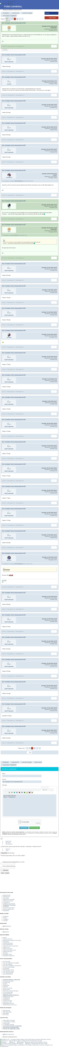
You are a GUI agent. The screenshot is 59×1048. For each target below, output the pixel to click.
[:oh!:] (22, 792)
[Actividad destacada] (49, 6)
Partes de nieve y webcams (10, 946)
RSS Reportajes (7, 1012)
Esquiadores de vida (8, 1003)
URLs (7, 850)
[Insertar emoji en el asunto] (40, 781)
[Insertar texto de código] (32, 790)
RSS (30, 752)
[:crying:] (24, 792)
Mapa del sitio (6, 895)
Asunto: (4, 779)
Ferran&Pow (6, 999)
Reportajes (6, 941)
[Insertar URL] (24, 790)
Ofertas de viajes (7, 948)
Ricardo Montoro (7, 1000)
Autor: (3, 773)
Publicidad (6, 906)
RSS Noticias (6, 1010)
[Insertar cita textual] (29, 790)
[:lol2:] (14, 792)
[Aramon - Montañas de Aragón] (12, 1042)
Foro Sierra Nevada (8, 972)
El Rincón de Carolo (8, 981)
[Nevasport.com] (5, 3)
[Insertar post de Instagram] (4, 792)
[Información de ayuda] (55, 788)
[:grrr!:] (19, 792)
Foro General (6, 961)
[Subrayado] (9, 790)
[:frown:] (17, 792)
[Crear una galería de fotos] (50, 790)
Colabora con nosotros (9, 903)
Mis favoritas (8, 844)
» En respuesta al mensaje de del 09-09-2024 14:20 (14, 235)
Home (5, 937)
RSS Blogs (6, 1013)
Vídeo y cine (6, 947)
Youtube (5, 920)
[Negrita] (4, 790)
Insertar (7, 873)
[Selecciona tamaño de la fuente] (22, 790)
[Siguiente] (20, 19)
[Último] (22, 19)
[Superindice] (17, 790)
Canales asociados (8, 943)
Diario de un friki (7, 1002)
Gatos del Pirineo (7, 993)
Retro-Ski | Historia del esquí (10, 991)
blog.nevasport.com (8, 909)
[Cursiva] (7, 790)
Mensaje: (4, 785)
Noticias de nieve (7, 939)
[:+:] (32, 792)
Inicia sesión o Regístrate (9, 15)
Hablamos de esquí (8, 996)
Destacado (6, 13)
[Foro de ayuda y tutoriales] (53, 6)
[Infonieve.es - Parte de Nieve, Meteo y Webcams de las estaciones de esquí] (21, 1040)
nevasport (9, 177)
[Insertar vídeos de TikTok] (9, 792)
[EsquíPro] (6, 932)
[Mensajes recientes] (50, 6)
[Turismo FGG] (11, 1043)
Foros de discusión (8, 944)
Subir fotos (8, 841)
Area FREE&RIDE (8, 974)
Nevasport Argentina (8, 955)
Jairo (9, 30)
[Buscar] (54, 6)
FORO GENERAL (13, 6)
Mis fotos (7, 842)
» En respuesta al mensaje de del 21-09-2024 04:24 (17, 563)
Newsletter (6, 910)
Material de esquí (7, 951)
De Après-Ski (6, 982)
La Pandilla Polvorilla (8, 1024)
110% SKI (5, 986)
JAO (9, 208)
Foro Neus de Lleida (8, 971)
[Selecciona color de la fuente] (19, 790)
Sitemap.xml (6, 896)
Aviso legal (6, 898)
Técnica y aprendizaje (8, 967)
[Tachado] (12, 790)
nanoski (9, 337)
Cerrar (2, 873)
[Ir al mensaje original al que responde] (56, 181)
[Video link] (40, 790)
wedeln (9, 84)
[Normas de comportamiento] (52, 6)
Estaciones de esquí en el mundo (12, 940)
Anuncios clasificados (8, 908)
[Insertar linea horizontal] (27, 790)
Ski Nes (5, 984)
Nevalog (5, 953)
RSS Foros (6, 1014)
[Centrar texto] (34, 790)
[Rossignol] (3, 1042)
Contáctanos (6, 902)
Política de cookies (8, 901)
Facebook (5, 916)
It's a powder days (8, 992)
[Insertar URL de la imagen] (37, 790)
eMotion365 (6, 1023)
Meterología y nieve (8, 970)
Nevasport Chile (7, 954)
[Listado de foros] (51, 6)
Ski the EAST (6, 989)
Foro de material (7, 964)
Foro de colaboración (8, 963)
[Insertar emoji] (55, 795)
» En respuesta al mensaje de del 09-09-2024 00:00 (17, 181)
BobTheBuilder (9, 61)
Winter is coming (7, 988)
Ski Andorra (6, 968)
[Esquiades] (32, 1042)
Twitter (5, 917)
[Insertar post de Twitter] (7, 792)
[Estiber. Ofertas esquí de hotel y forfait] (36, 1043)
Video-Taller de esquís (9, 1020)
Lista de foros (15, 13)
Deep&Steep (6, 998)
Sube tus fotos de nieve (9, 950)
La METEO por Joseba (9, 1021)
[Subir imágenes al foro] (45, 788)
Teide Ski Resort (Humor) (10, 1005)
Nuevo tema (52, 17)
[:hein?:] (27, 792)
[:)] (12, 792)
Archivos (7, 849)
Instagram (6, 919)
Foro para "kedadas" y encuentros (12, 965)
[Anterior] (10, 19)
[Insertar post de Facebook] (52, 790)
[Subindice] (14, 790)
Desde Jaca (6, 985)
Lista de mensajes (27, 13)
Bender (9, 560)
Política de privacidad (8, 899)
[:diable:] (29, 792)
